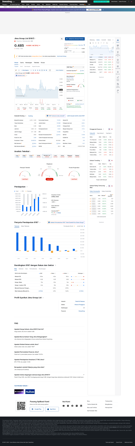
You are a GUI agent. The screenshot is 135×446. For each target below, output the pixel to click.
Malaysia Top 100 (94, 59)
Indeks (98, 39)
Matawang (92, 39)
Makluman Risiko (128, 442)
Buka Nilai (81, 45)
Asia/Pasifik (69, 6)
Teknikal (36, 62)
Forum (43, 62)
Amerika (52, 6)
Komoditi (104, 39)
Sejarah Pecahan (36, 66)
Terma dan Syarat (110, 442)
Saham (5, 6)
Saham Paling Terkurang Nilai (97, 186)
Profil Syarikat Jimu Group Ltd (27, 297)
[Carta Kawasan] (19, 70)
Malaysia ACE (93, 62)
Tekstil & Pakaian (80, 301)
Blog (88, 401)
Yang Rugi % (109, 133)
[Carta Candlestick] (16, 70)
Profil (21, 66)
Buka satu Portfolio (92, 407)
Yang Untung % (100, 133)
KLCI (91, 57)
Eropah (56, 6)
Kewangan (28, 62)
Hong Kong (82, 311)
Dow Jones (92, 67)
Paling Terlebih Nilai (106, 191)
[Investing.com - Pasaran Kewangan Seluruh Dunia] (8, 1)
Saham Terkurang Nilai (81, 6)
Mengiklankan (108, 404)
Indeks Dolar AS (93, 72)
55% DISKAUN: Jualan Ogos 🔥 (101, 1)
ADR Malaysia (46, 6)
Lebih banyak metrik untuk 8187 (76, 115)
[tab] (17, 156)
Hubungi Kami (108, 407)
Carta (22, 62)
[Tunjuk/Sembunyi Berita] (50, 70)
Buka (41, 291)
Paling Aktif (92, 133)
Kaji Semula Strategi (61, 56)
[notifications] (129, 1)
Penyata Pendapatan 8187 (26, 222)
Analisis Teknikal (21, 151)
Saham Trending (95, 160)
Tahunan (16, 226)
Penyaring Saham (74, 4)
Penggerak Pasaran (96, 129)
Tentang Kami (108, 401)
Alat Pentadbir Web (92, 410)
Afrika (74, 6)
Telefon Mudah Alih (92, 404)
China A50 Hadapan (94, 69)
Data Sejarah (27, 66)
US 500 (91, 64)
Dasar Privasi (119, 442)
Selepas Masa (32, 6)
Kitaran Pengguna (80, 304)
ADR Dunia (38, 6)
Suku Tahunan (25, 226)
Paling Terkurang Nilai (95, 191)
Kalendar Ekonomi (63, 4)
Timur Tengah (62, 6)
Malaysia (20, 6)
